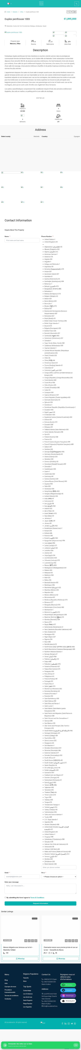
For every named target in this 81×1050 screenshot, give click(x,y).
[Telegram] (71, 1023)
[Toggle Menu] (3, 4)
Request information (40, 903)
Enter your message (12, 882)
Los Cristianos (28, 994)
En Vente (34, 918)
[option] (60, 239)
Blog (6, 980)
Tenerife (26, 978)
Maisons (15, 12)
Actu (6, 983)
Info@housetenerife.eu (50, 1006)
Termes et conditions (11, 995)
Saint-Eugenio (27, 1000)
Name (7, 236)
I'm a (43, 873)
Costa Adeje (27, 990)
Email (6, 873)
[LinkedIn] (65, 1023)
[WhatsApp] (74, 1023)
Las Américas (27, 997)
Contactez (8, 999)
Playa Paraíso (27, 1003)
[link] (20, 930)
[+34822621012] (76, 4)
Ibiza (24, 981)
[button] (68, 11)
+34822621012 (48, 979)
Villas (21, 12)
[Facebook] (62, 1023)
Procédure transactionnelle (10, 991)
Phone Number (46, 236)
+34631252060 (48, 982)
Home (8, 12)
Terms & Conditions (37, 898)
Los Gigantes (27, 1007)
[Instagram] (68, 1023)
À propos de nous (10, 986)
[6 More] (70, 36)
